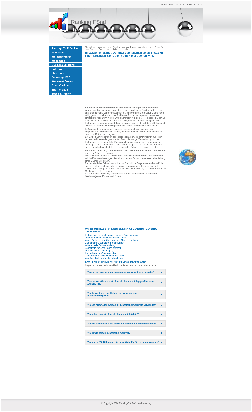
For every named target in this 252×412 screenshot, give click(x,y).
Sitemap (198, 4)
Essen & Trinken (61, 93)
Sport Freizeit (60, 89)
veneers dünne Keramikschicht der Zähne (105, 237)
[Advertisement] (125, 82)
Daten (178, 4)
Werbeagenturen (61, 56)
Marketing (58, 52)
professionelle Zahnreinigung (99, 250)
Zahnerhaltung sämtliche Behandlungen (104, 242)
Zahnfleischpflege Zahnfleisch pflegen (104, 258)
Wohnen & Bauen (62, 81)
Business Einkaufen (63, 64)
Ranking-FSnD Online (65, 48)
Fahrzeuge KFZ (61, 77)
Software (57, 68)
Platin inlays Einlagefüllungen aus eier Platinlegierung (111, 235)
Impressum (166, 4)
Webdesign (58, 60)
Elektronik (58, 73)
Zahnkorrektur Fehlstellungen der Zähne (104, 255)
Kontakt (187, 4)
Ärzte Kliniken (60, 85)
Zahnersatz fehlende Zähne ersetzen (103, 248)
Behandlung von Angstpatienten (100, 253)
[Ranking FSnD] (58, 22)
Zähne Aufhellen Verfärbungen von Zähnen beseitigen (111, 240)
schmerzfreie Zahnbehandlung (100, 245)
